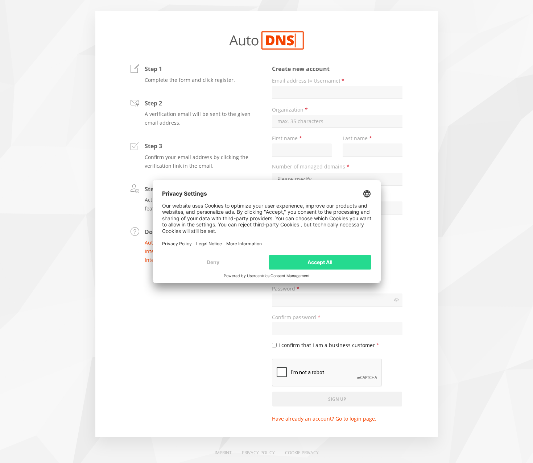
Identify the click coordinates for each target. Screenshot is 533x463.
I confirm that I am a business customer (328, 345)
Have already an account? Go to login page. (324, 418)
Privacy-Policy (258, 453)
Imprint (223, 453)
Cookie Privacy (302, 453)
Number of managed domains (311, 166)
